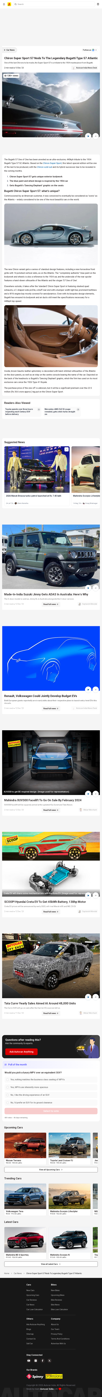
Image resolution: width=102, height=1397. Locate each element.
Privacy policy (56, 1334)
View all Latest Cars (49, 1264)
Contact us (31, 1339)
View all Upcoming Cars (49, 1170)
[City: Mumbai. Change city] (98, 4)
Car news (30, 1305)
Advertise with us (58, 1343)
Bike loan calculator (59, 1309)
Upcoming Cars (32, 1295)
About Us (55, 1324)
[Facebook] (42, 1360)
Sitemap (30, 1334)
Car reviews (31, 1300)
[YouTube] (28, 1360)
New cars (30, 1290)
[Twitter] (49, 1360)
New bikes (55, 1290)
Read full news (49, 604)
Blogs (28, 1329)
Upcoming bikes (57, 1295)
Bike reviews (56, 1300)
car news (18, 1273)
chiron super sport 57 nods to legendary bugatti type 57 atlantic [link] (54, 1273)
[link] (25, 1145)
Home (6, 1273)
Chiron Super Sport (52, 163)
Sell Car (29, 1343)
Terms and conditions (60, 1339)
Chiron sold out (44, 167)
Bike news (55, 1305)
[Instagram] (35, 1360)
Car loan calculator (34, 1309)
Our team (55, 1329)
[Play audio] (88, 136)
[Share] (95, 136)
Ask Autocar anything (35, 1324)
